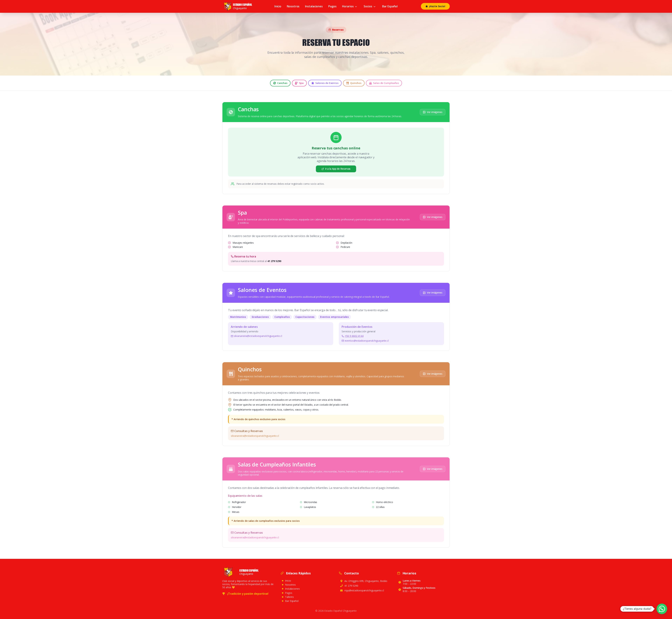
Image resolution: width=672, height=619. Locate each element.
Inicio (277, 6)
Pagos (332, 6)
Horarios (348, 6)
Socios (368, 6)
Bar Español (390, 6)
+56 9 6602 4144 (354, 336)
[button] (662, 609)
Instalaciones (314, 6)
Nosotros (293, 6)
